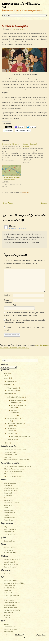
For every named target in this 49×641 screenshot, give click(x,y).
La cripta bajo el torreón (11, 595)
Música (6, 443)
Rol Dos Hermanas (9, 553)
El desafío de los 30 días (15, 423)
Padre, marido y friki (10, 608)
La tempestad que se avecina (20, 436)
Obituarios (11, 381)
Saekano (44, 203)
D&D (9, 421)
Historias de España (10, 567)
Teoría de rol (11, 440)
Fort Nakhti (14, 403)
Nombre (7, 295)
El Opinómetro (8, 527)
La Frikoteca (8, 598)
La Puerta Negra (9, 600)
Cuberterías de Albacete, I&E (21, 5)
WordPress (18, 635)
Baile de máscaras (17, 400)
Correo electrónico (8, 301)
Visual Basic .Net (13, 388)
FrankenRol (7, 590)
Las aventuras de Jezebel (11, 603)
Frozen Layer (8, 495)
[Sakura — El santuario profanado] (34, 153)
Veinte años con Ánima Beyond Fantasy (16, 460)
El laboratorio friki (9, 586)
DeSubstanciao (8, 493)
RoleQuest (7, 615)
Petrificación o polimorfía (12, 610)
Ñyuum (6, 508)
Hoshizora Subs (8, 500)
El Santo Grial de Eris (10, 455)
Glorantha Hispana (10, 548)
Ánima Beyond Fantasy (15, 397)
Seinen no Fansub (9, 513)
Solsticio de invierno (10, 529)
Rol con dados (8, 550)
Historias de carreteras (11, 564)
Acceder (6, 624)
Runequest (11, 433)
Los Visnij (14, 408)
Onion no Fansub (9, 510)
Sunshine (6, 515)
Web (14, 305)
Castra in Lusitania (9, 562)
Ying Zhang (42, 635)
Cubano (22, 29)
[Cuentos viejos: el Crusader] (12, 152)
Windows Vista (12, 390)
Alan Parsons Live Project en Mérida (15, 450)
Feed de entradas (9, 627)
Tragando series (9, 532)
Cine (28, 192)
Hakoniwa (7, 498)
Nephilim (10, 426)
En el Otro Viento (9, 588)
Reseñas (10, 431)
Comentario (24, 268)
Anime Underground (10, 490)
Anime (24, 192)
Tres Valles (14, 413)
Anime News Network (11, 488)
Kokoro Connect (7, 203)
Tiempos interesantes (10, 452)
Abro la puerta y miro (10, 581)
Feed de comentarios (10, 629)
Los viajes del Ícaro (17, 405)
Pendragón (11, 428)
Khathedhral (8, 593)
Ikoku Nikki (7, 457)
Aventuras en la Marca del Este (14, 583)
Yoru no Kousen (8, 520)
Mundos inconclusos (10, 605)
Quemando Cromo (9, 541)
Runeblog (7, 617)
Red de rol (7, 574)
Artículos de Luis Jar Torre (12, 560)
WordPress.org (8, 632)
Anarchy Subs (8, 486)
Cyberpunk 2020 (13, 418)
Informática (7, 385)
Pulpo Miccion (8, 613)
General (6, 378)
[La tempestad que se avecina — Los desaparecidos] (11, 170)
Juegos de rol (8, 394)
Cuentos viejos (12, 416)
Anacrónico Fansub (10, 483)
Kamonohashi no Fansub (11, 503)
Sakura (13, 410)
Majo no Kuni (8, 505)
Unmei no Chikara (9, 518)
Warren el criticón (9, 534)
